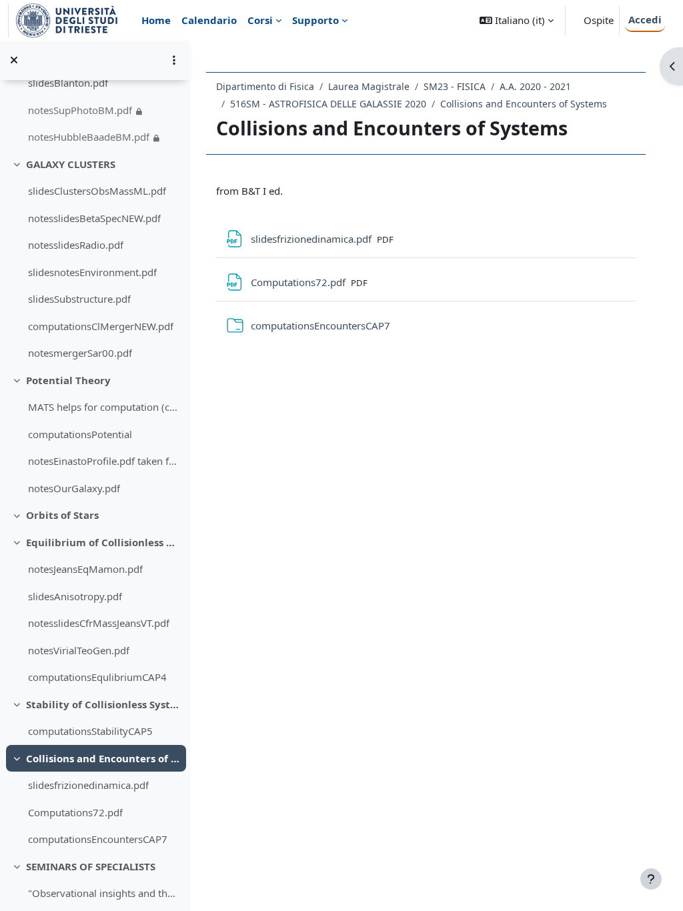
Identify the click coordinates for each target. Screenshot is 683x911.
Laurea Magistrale (369, 86)
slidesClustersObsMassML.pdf (97, 190)
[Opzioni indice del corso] (174, 60)
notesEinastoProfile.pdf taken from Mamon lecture (103, 461)
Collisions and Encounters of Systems (103, 758)
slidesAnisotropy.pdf (75, 596)
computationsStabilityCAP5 (90, 731)
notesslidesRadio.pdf (75, 244)
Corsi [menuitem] (260, 20)
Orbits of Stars (62, 515)
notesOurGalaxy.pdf (74, 488)
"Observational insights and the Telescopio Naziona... (103, 893)
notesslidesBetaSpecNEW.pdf (94, 218)
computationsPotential (80, 434)
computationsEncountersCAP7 (97, 839)
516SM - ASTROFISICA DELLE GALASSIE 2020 (328, 103)
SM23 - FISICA (455, 86)
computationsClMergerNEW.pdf (100, 326)
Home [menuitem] (156, 20)
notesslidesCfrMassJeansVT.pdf (98, 623)
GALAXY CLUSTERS (70, 164)
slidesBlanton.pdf (68, 82)
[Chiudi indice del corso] (14, 60)
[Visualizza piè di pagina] (651, 879)
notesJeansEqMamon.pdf (85, 569)
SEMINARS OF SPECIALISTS (90, 866)
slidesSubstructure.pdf (79, 298)
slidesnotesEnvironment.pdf (92, 272)
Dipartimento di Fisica (265, 86)
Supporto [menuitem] (315, 20)
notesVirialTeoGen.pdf (78, 650)
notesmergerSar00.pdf (80, 352)
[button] (516, 20)
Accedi (645, 19)
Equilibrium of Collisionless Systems (103, 542)
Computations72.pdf (75, 812)
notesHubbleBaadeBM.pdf (88, 136)
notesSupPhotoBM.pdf (80, 110)
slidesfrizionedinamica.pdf (88, 785)
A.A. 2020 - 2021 (535, 86)
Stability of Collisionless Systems (103, 704)
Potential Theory (68, 380)
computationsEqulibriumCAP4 (97, 677)
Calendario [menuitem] (209, 20)
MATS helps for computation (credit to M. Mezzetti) (103, 406)
